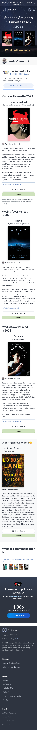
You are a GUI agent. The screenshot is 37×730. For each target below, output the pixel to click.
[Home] (9, 9)
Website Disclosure (9, 725)
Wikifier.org (18, 639)
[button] (20, 26)
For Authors (6, 684)
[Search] (24, 10)
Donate (5, 700)
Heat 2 (18, 220)
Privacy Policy (7, 717)
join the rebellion (23, 201)
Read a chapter (20, 189)
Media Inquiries (7, 688)
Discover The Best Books (11, 663)
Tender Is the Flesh (18, 102)
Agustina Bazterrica (11, 105)
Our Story (5, 680)
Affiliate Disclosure (9, 713)
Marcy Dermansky (19, 339)
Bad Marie (18, 336)
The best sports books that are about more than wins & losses (18, 560)
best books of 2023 (19, 73)
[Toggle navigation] (33, 10)
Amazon (18, 194)
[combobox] (24, 10)
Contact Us (6, 692)
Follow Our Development (11, 667)
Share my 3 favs (19, 615)
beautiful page (15, 596)
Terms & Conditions (9, 721)
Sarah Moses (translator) (26, 105)
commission (26, 199)
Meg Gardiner (24, 224)
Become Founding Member (12, 696)
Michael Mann (14, 224)
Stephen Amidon (16, 61)
